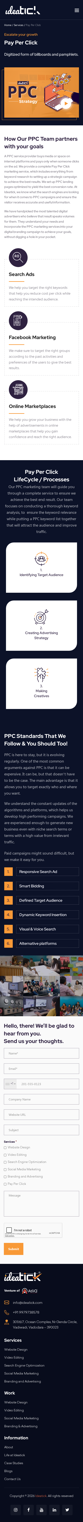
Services (18, 25)
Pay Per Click (17, 1184)
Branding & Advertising (20, 1426)
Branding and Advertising (25, 1176)
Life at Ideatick (14, 1455)
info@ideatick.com (27, 1303)
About (8, 1447)
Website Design (19, 1147)
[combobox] (10, 1084)
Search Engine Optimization (27, 1162)
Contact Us (12, 1479)
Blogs (8, 1471)
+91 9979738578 (26, 1313)
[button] (77, 10)
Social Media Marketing (24, 1169)
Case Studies (13, 1463)
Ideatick (9, 192)
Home (7, 25)
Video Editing (17, 1155)
